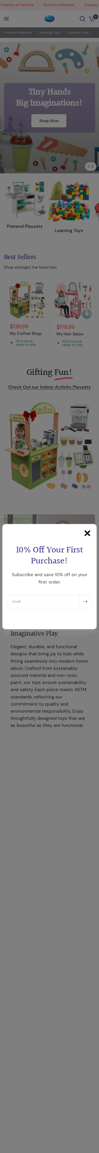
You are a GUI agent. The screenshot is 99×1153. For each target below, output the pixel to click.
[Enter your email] (85, 601)
